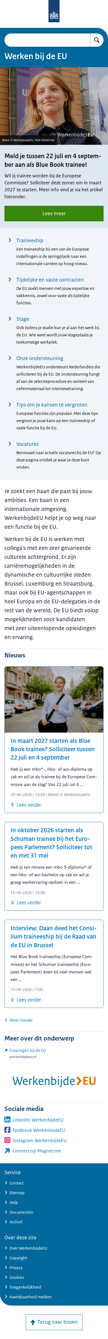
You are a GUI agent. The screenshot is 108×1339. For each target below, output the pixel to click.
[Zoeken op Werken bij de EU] (97, 40)
